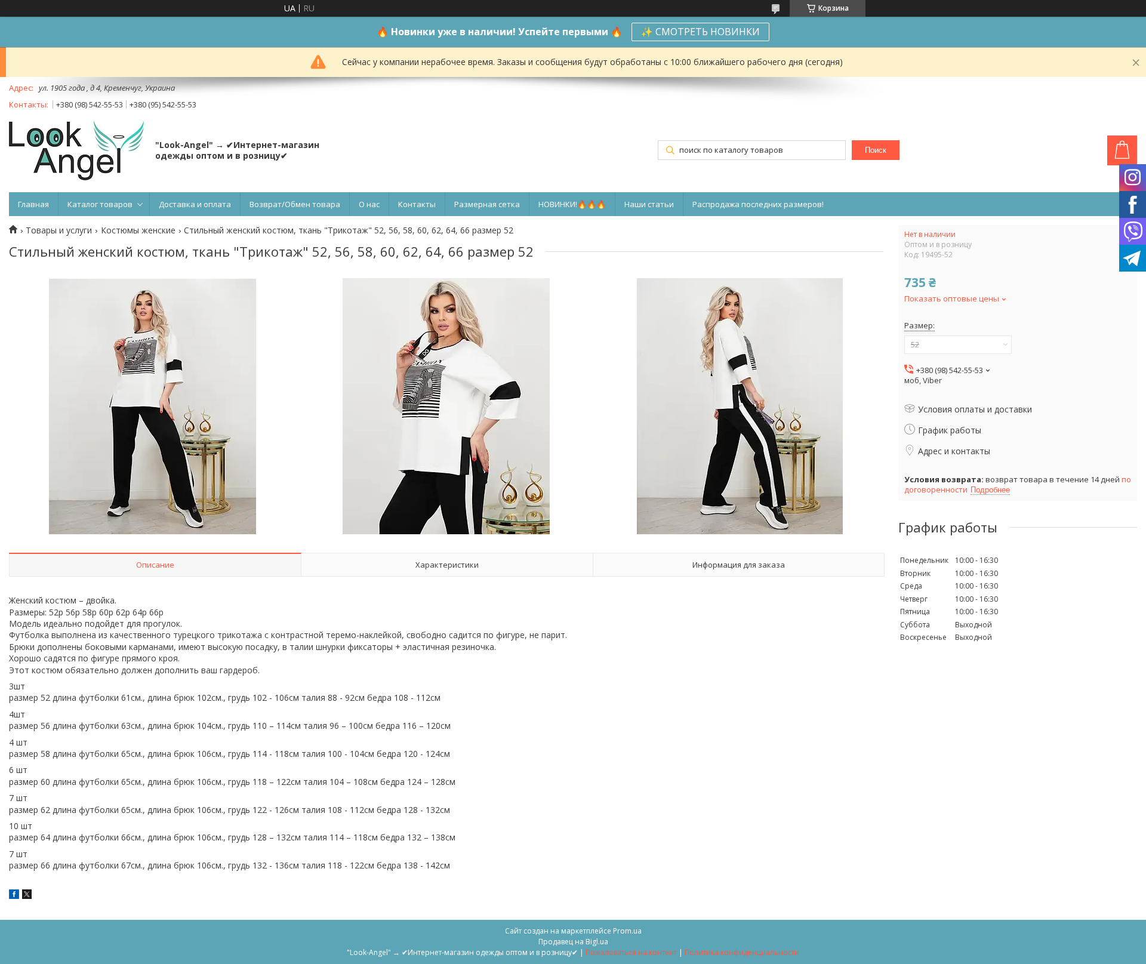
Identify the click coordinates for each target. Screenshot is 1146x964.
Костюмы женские (138, 230)
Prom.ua (627, 931)
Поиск (875, 150)
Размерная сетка (487, 204)
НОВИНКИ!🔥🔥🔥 (572, 204)
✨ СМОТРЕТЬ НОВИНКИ (700, 31)
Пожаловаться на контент (631, 952)
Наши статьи (649, 204)
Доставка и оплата (195, 204)
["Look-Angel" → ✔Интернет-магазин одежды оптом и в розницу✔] (76, 152)
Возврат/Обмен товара (294, 204)
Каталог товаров (100, 204)
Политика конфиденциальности (742, 952)
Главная (33, 204)
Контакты (417, 204)
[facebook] (14, 895)
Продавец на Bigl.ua (573, 942)
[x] (27, 895)
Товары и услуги (59, 230)
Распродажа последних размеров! (758, 204)
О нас (369, 204)
